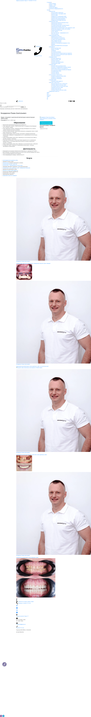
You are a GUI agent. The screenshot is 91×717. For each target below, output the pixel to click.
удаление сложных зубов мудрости (10, 170)
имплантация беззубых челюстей (10, 164)
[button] (45, 599)
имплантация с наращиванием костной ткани (12, 165)
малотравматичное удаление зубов (10, 160)
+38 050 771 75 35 (32, 0)
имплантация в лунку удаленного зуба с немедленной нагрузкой (16, 167)
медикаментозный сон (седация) (10, 175)
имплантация (5, 162)
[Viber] (1, 715)
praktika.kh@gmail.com (21, 624)
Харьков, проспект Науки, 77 (22, 0)
